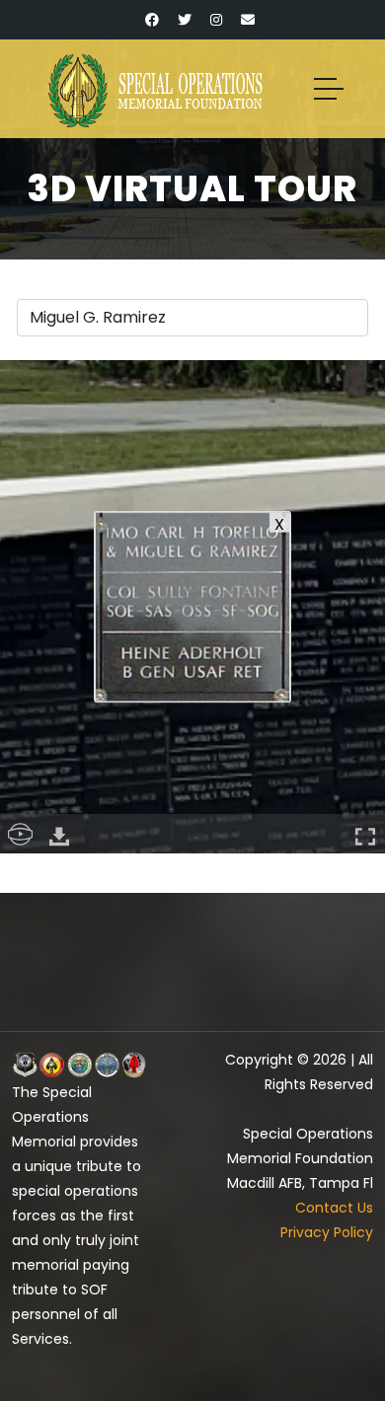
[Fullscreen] (365, 833)
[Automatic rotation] (19, 833)
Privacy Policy (326, 1232)
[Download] (59, 833)
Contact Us (334, 1207)
